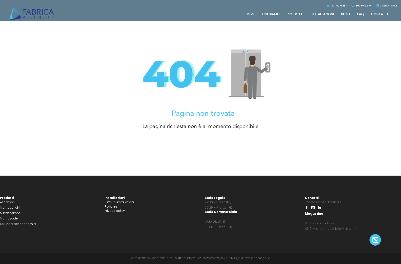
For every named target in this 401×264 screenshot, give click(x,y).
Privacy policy (114, 211)
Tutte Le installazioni (119, 202)
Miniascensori (10, 213)
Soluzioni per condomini (18, 224)
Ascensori (7, 202)
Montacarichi (10, 207)
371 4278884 (339, 5)
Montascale (9, 218)
